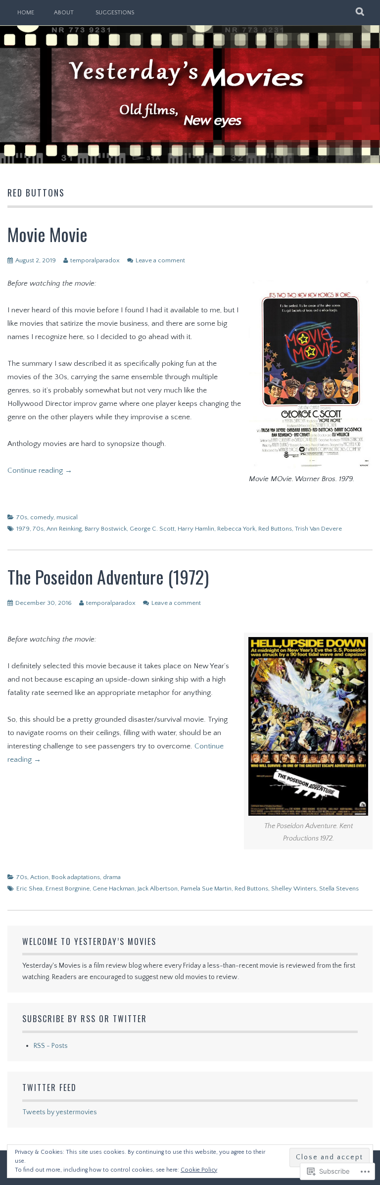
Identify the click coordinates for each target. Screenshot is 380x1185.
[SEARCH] (360, 12)
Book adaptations (75, 877)
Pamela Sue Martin (206, 888)
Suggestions (114, 12)
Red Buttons (275, 528)
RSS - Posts (51, 1046)
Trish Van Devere (318, 528)
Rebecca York (236, 528)
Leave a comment (160, 260)
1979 (23, 528)
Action (39, 877)
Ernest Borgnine (68, 888)
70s (21, 517)
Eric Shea (29, 888)
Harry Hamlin (196, 528)
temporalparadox (95, 260)
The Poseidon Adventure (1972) (108, 576)
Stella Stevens (339, 888)
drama (112, 877)
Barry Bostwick (106, 528)
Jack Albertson (158, 888)
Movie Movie (47, 234)
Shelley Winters (293, 888)
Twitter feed (49, 1087)
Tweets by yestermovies (59, 1112)
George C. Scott (152, 528)
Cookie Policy (199, 1170)
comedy (41, 517)
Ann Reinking (64, 528)
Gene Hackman (114, 888)
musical (67, 517)
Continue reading (39, 470)
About (64, 12)
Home (25, 12)
